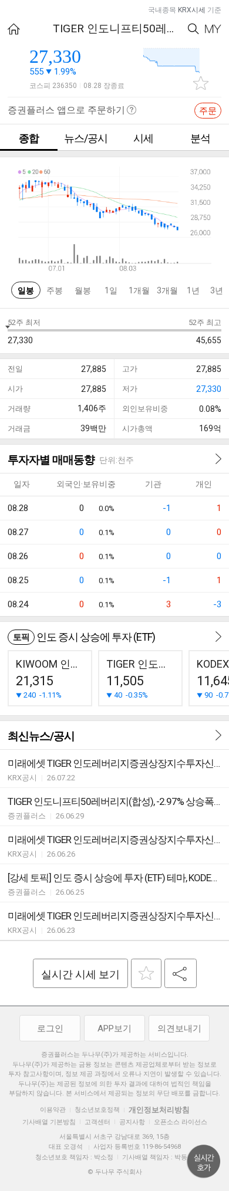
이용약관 (53, 1110)
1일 (111, 290)
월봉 (83, 290)
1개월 (139, 290)
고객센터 (97, 1122)
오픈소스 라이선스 (180, 1122)
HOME (14, 29)
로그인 (50, 1028)
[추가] (146, 973)
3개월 (167, 290)
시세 (143, 138)
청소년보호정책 (97, 1110)
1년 (193, 290)
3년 (216, 290)
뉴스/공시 (85, 138)
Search (193, 29)
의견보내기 (179, 1028)
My (213, 29)
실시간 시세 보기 (80, 974)
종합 (29, 138)
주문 (208, 111)
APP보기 (114, 1028)
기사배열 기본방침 (49, 1122)
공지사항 (132, 1122)
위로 (203, 1161)
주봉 (54, 290)
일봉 (26, 290)
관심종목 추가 (200, 83)
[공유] (180, 973)
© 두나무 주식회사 (114, 1172)
